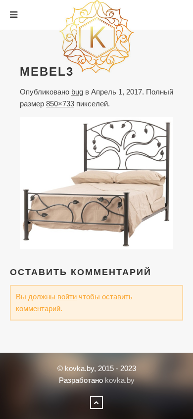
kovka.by (120, 380)
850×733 (60, 103)
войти (67, 296)
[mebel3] (96, 183)
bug (77, 92)
